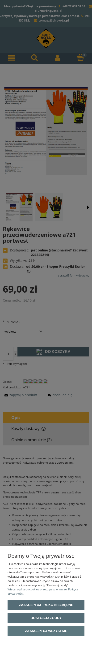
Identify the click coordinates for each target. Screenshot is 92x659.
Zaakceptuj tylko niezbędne (46, 605)
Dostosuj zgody (46, 618)
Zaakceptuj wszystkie (46, 631)
